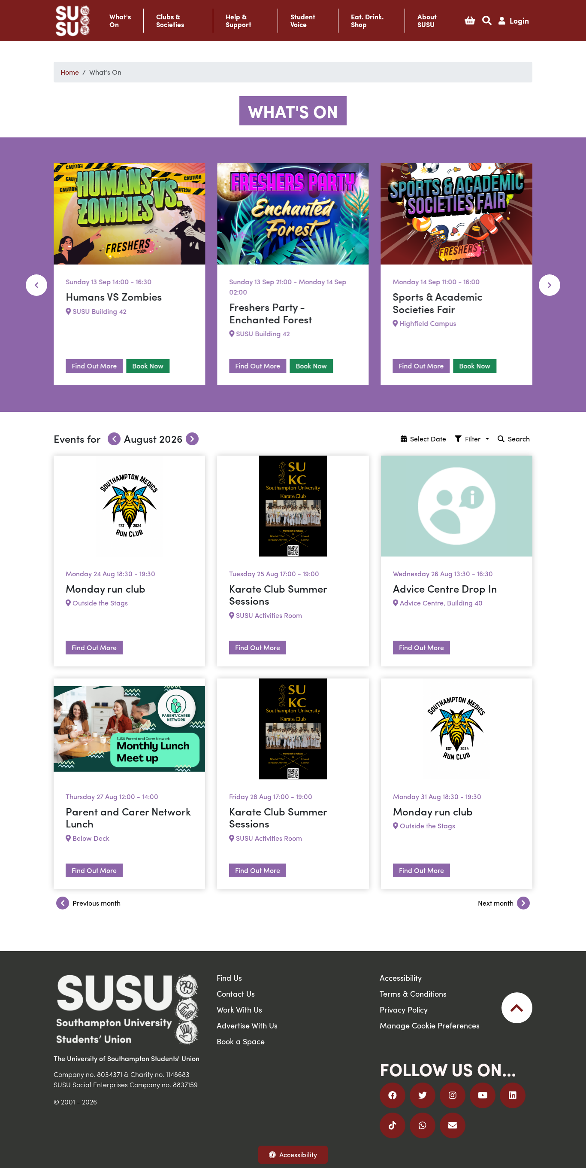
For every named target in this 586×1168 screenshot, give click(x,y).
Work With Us (239, 1009)
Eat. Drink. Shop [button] (367, 20)
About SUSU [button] (427, 20)
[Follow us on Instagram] (452, 1095)
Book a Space (241, 1041)
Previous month (96, 903)
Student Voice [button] (302, 20)
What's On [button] (120, 20)
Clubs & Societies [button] (170, 20)
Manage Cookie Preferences (430, 1025)
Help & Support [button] (238, 20)
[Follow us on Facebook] (392, 1095)
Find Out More (94, 366)
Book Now (147, 366)
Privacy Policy (404, 1009)
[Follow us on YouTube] (482, 1095)
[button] (470, 20)
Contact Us (236, 993)
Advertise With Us (247, 1025)
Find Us (229, 977)
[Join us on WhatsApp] (422, 1125)
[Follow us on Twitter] (422, 1095)
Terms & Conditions (413, 993)
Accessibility (298, 1154)
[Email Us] (452, 1125)
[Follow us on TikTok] (392, 1125)
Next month (496, 903)
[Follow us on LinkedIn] (513, 1095)
